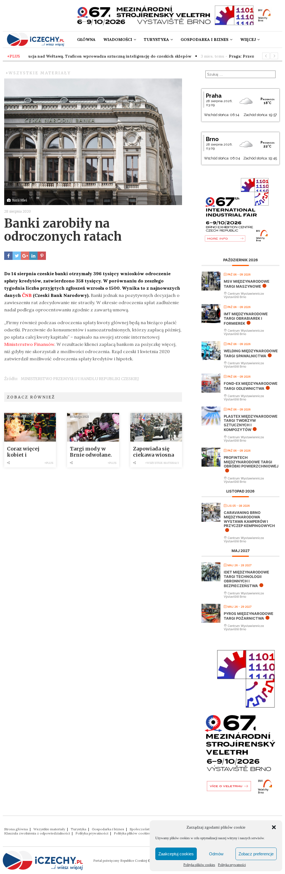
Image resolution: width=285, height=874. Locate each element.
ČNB (27, 295)
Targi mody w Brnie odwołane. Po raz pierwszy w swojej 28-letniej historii (93, 452)
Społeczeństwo (142, 829)
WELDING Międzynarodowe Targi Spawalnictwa (251, 353)
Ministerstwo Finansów (29, 344)
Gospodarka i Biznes (205, 39)
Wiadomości (117, 39)
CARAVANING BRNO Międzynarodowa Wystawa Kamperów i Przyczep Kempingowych (249, 519)
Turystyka (156, 39)
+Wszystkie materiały (38, 72)
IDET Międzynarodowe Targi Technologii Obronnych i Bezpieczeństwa (246, 579)
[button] (274, 827)
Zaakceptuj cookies (176, 853)
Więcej (248, 39)
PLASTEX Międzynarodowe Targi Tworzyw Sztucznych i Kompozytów (250, 423)
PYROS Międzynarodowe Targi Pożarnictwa (248, 616)
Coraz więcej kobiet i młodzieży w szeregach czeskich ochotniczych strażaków (25, 452)
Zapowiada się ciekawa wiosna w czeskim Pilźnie (153, 452)
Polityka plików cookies (199, 865)
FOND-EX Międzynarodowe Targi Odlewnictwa (250, 386)
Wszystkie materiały (49, 829)
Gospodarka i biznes (108, 829)
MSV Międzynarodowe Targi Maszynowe (246, 284)
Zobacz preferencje (256, 853)
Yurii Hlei (19, 200)
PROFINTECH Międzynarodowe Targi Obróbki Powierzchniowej (251, 461)
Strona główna (16, 829)
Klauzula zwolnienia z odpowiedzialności (37, 833)
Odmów (216, 853)
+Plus (49, 463)
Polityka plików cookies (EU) (136, 833)
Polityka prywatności (232, 865)
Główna (86, 39)
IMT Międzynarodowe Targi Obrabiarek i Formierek (246, 318)
